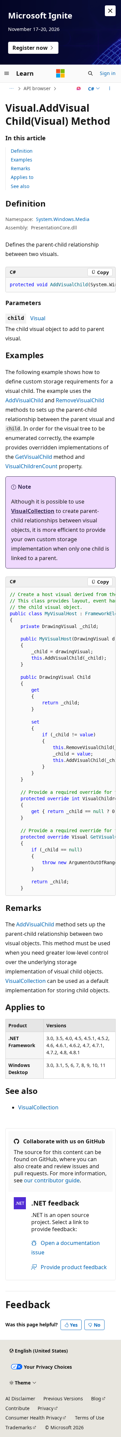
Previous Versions (63, 1398)
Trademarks (18, 1427)
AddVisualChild (24, 400)
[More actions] (110, 88)
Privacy (45, 1408)
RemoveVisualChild (80, 400)
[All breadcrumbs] (11, 88)
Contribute (17, 1408)
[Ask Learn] (78, 88)
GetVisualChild (33, 456)
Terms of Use (89, 1417)
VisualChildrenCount (31, 466)
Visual (37, 318)
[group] (60, 285)
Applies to (22, 177)
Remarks (20, 168)
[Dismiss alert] (110, 10)
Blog (96, 1398)
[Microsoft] (60, 73)
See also (20, 186)
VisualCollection (32, 511)
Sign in (108, 73)
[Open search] (90, 73)
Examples (21, 159)
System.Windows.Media (62, 219)
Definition (22, 151)
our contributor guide (52, 1180)
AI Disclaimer (20, 1398)
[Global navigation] (6, 73)
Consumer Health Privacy (33, 1417)
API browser (37, 88)
